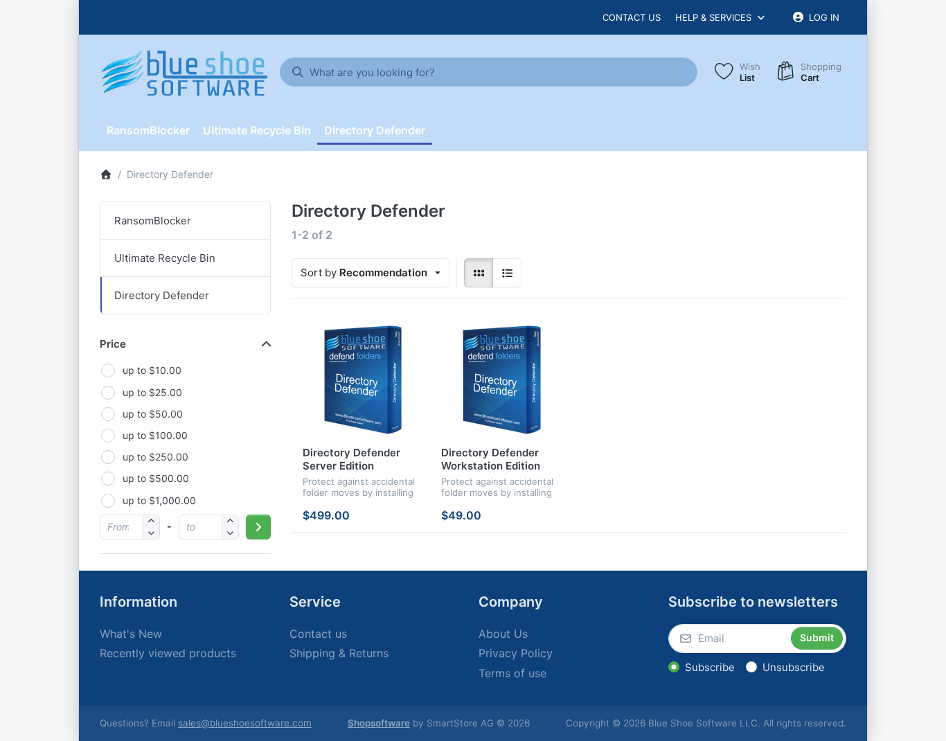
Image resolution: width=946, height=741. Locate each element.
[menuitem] (148, 130)
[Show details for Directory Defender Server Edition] (361, 379)
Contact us (632, 17)
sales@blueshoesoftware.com (245, 723)
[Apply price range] (258, 527)
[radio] (478, 272)
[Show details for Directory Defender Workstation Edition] (499, 379)
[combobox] (488, 72)
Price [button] (113, 343)
